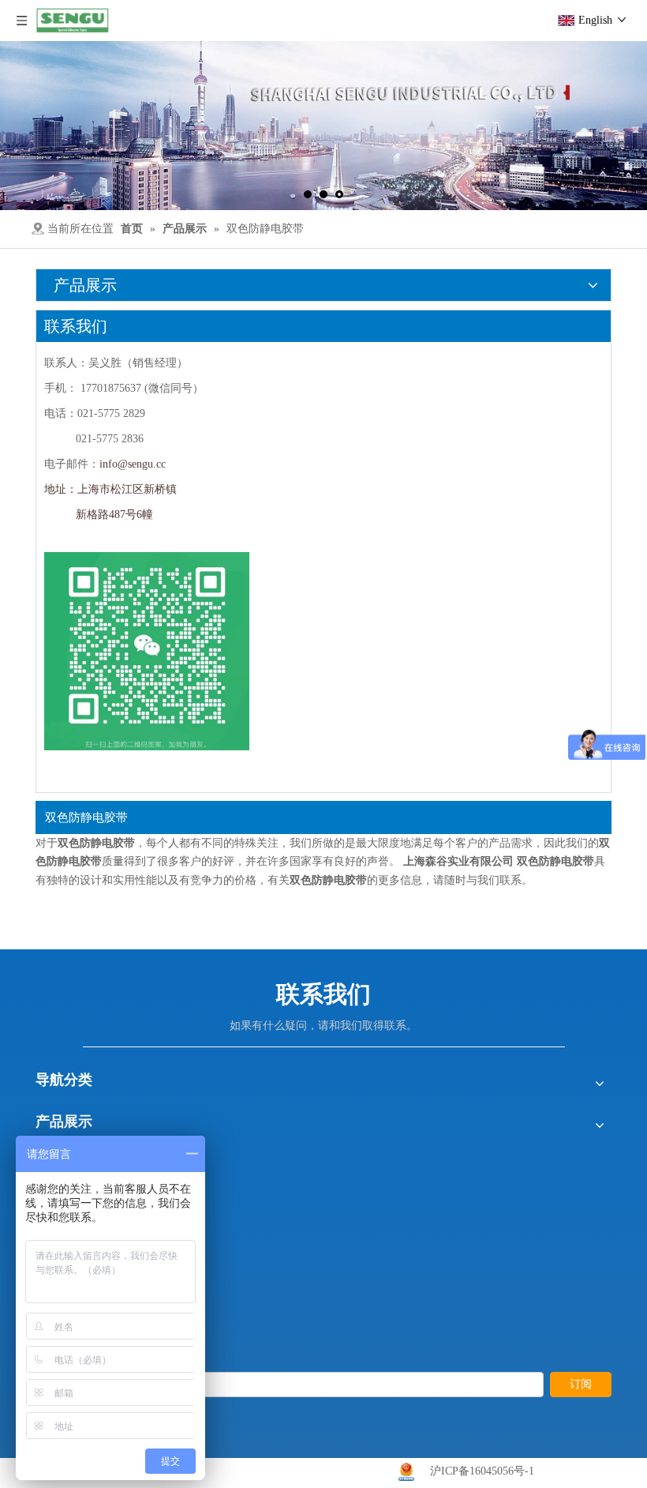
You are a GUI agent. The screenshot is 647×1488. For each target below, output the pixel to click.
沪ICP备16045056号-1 (482, 1471)
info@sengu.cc (132, 464)
